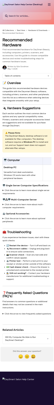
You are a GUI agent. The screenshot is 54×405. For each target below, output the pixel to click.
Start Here (21, 30)
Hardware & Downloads (37, 30)
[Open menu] (49, 4)
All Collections (8, 30)
